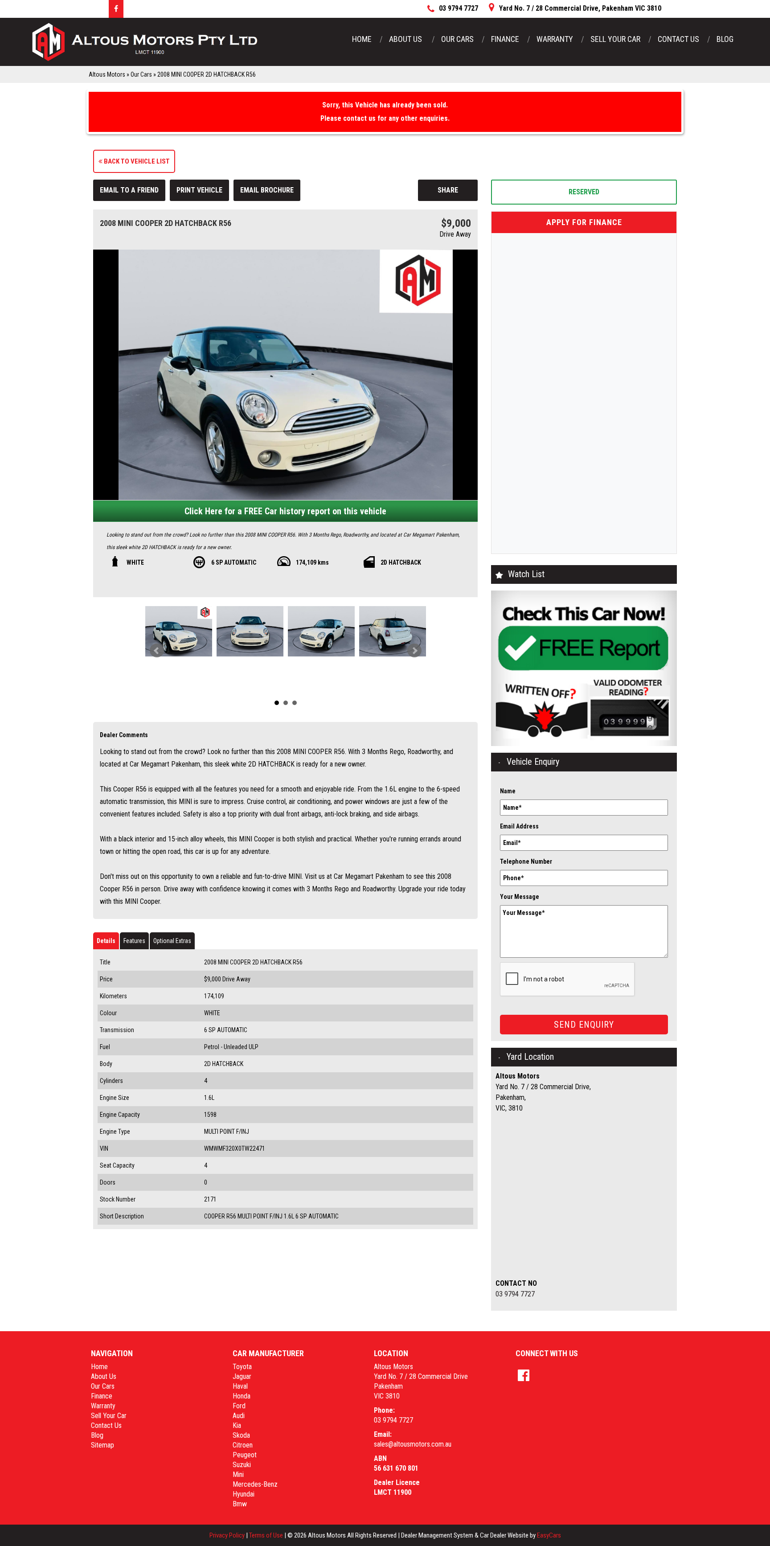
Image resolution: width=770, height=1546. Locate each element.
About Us (406, 39)
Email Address (519, 826)
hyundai (243, 1494)
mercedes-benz (255, 1484)
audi (239, 1415)
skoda (241, 1435)
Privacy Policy (227, 1535)
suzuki (242, 1464)
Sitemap (102, 1445)
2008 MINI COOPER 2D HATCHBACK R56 (206, 74)
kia (237, 1425)
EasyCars (549, 1535)
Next (414, 651)
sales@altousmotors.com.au (412, 1444)
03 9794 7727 (515, 1294)
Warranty (555, 39)
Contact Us (678, 39)
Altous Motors (107, 74)
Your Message (519, 896)
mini (238, 1474)
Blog (725, 39)
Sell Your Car (615, 39)
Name (508, 791)
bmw (240, 1504)
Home (362, 39)
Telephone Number (526, 861)
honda (241, 1396)
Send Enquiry (584, 1024)
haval (240, 1386)
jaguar (242, 1376)
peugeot (245, 1455)
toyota (242, 1366)
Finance (505, 39)
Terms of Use (266, 1535)
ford (239, 1406)
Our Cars (457, 39)
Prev (157, 651)
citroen (243, 1445)
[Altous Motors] (144, 42)
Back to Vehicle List (136, 161)
